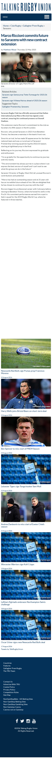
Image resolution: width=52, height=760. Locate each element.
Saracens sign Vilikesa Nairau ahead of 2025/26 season (24, 100)
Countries (7, 663)
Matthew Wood (9, 50)
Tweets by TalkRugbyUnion (12, 649)
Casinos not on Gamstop (13, 710)
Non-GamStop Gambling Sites (15, 704)
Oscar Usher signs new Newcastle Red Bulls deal (23, 642)
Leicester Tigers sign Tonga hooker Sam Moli (21, 486)
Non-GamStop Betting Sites (14, 702)
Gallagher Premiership (11, 107)
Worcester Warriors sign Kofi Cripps (17, 564)
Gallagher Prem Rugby (12, 668)
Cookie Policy (9, 687)
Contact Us (8, 682)
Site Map (7, 695)
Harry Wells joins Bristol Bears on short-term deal (24, 411)
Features (7, 666)
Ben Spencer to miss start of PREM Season (20, 449)
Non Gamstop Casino (12, 707)
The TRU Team (9, 671)
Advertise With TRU (11, 684)
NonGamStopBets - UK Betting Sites (18, 699)
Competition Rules (11, 692)
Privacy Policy (9, 690)
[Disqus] (26, 235)
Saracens (25, 107)
